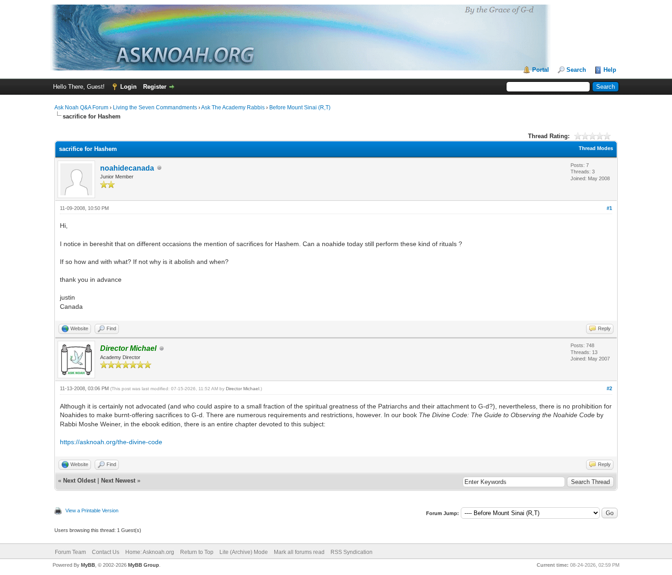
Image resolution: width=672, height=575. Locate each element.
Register (154, 86)
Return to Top (196, 552)
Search (576, 69)
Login (128, 86)
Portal (540, 69)
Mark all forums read (299, 552)
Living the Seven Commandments (155, 107)
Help (609, 69)
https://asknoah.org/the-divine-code (111, 442)
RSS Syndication (352, 552)
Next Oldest (79, 480)
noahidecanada (127, 168)
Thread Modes (596, 148)
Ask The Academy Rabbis (233, 107)
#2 (609, 388)
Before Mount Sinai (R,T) (300, 107)
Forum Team (70, 552)
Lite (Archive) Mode (243, 552)
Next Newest (118, 480)
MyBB (88, 565)
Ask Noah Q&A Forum (81, 107)
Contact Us (105, 552)
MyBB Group (143, 565)
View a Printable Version (91, 510)
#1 (609, 208)
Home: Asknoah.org (149, 552)
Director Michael (242, 388)
